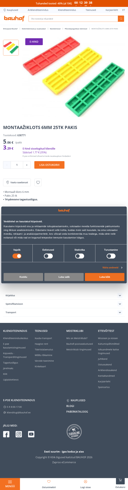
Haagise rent (41, 343)
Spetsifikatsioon (14, 303)
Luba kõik (104, 277)
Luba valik (64, 277)
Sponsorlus (104, 387)
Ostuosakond (105, 364)
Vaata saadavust (19, 182)
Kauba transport (43, 338)
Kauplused (12, 9)
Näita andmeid (110, 267)
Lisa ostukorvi (49, 165)
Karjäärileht (112, 9)
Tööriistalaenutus (44, 349)
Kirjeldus (10, 295)
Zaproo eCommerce (64, 462)
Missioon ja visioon (108, 338)
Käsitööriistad (55, 29)
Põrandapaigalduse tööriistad (76, 29)
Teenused (91, 9)
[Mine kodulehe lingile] (14, 19)
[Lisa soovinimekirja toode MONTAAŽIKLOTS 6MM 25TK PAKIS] (38, 182)
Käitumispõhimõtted (108, 343)
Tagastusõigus (10, 362)
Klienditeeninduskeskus (15, 338)
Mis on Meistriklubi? (76, 338)
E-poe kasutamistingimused (14, 345)
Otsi (121, 19)
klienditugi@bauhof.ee (19, 412)
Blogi (70, 406)
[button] (11, 47)
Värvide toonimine (44, 360)
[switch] (48, 255)
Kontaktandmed (106, 375)
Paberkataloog (77, 411)
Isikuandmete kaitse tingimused (108, 351)
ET (123, 9)
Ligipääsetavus (11, 379)
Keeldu (23, 277)
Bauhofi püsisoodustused (79, 343)
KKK (5, 373)
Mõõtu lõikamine (43, 355)
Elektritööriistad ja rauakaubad (34, 29)
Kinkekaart (40, 366)
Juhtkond (102, 358)
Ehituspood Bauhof (10, 29)
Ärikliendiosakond (107, 370)
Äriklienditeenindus (38, 9)
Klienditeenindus (67, 9)
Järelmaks (8, 368)
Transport (11, 312)
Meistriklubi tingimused (78, 349)
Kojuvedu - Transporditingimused (15, 355)
